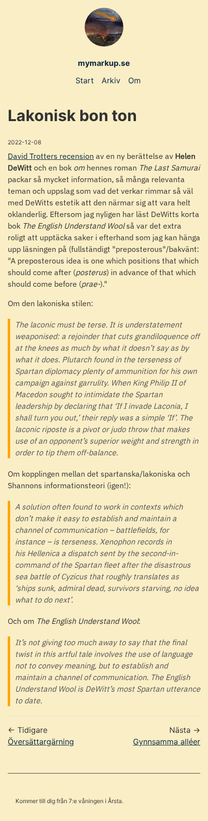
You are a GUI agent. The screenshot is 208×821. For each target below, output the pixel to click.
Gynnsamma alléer (166, 741)
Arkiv (111, 80)
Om (134, 80)
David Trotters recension (51, 156)
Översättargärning (41, 741)
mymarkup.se (104, 63)
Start (84, 80)
